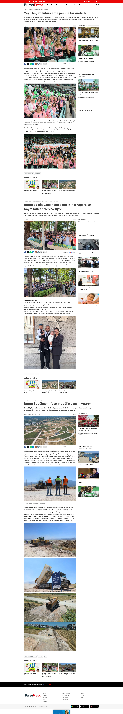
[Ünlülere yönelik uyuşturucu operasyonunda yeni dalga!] (88, 439)
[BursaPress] (34, 5)
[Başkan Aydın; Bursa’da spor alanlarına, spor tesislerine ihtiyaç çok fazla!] (88, 262)
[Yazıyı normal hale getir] (46, 64)
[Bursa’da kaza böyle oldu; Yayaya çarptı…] (88, 244)
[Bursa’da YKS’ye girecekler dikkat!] (32, 184)
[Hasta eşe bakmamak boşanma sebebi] (88, 298)
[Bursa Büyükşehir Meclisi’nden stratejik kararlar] (88, 473)
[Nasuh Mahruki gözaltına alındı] (88, 103)
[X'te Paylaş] (28, 64)
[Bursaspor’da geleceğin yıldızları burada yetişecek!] (88, 85)
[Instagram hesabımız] (94, 1)
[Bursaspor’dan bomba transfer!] (88, 50)
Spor (71, 4)
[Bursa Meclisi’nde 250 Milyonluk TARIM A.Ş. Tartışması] (88, 32)
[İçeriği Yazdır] (38, 64)
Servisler (81, 4)
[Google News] (72, 64)
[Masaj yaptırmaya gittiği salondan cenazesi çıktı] (88, 67)
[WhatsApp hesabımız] (98, 1)
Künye (82, 695)
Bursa (48, 4)
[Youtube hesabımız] (96, 1)
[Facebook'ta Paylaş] (25, 64)
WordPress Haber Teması (41, 706)
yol (46, 656)
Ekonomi (58, 4)
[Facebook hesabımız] (43, 684)
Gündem (53, 4)
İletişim (82, 697)
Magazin (76, 4)
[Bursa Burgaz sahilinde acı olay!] (88, 457)
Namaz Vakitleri (65, 695)
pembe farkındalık (29, 173)
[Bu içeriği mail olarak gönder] (36, 64)
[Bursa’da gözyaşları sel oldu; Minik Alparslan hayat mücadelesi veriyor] (50, 184)
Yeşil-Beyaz (38, 173)
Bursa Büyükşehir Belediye (31, 656)
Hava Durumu (65, 697)
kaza (37, 373)
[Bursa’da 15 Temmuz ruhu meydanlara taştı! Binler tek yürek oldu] (88, 421)
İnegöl (41, 656)
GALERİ (27, 1)
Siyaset (63, 4)
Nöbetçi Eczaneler (66, 693)
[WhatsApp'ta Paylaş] (30, 64)
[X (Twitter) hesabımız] (92, 1)
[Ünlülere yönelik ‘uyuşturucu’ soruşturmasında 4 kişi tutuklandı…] (88, 226)
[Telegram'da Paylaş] (33, 64)
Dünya (67, 4)
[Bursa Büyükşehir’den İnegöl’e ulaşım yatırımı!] (67, 184)
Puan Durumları (65, 699)
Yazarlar (82, 693)
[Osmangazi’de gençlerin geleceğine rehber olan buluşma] (88, 280)
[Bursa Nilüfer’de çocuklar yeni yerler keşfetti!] (67, 384)
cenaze (32, 373)
